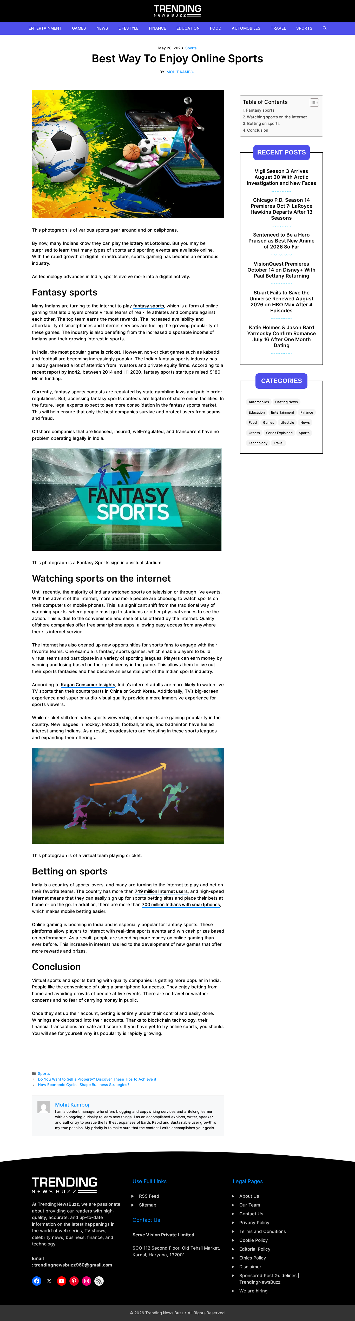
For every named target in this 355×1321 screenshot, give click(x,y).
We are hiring (253, 1290)
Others (254, 433)
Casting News (286, 402)
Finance (157, 28)
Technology (258, 443)
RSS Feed (149, 1196)
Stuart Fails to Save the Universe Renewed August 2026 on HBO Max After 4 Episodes (281, 301)
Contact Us (251, 1213)
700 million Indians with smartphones (181, 904)
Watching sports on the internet (277, 116)
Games (79, 28)
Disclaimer (250, 1266)
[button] (325, 28)
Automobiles (246, 28)
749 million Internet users (161, 891)
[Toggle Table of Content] (312, 102)
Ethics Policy (252, 1258)
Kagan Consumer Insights (88, 684)
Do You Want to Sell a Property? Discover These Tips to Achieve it (97, 1079)
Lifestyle (129, 28)
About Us (249, 1196)
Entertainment (45, 28)
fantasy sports (148, 305)
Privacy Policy (254, 1222)
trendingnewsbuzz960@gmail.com (73, 1265)
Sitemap (147, 1205)
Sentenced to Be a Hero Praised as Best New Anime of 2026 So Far (281, 241)
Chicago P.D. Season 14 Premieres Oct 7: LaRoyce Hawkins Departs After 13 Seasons (282, 209)
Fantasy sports (260, 110)
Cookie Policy (253, 1240)
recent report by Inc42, (56, 372)
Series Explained (279, 433)
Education (188, 28)
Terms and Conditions (262, 1231)
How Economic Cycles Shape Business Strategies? (83, 1084)
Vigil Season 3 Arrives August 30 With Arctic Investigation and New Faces (281, 177)
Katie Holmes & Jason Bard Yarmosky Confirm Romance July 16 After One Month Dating (281, 336)
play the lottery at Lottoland (141, 243)
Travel (278, 28)
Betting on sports (263, 123)
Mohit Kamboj (181, 72)
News (102, 28)
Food (215, 28)
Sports (304, 28)
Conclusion (257, 130)
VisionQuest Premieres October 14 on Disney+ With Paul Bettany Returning (281, 270)
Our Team (249, 1205)
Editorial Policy (255, 1249)
